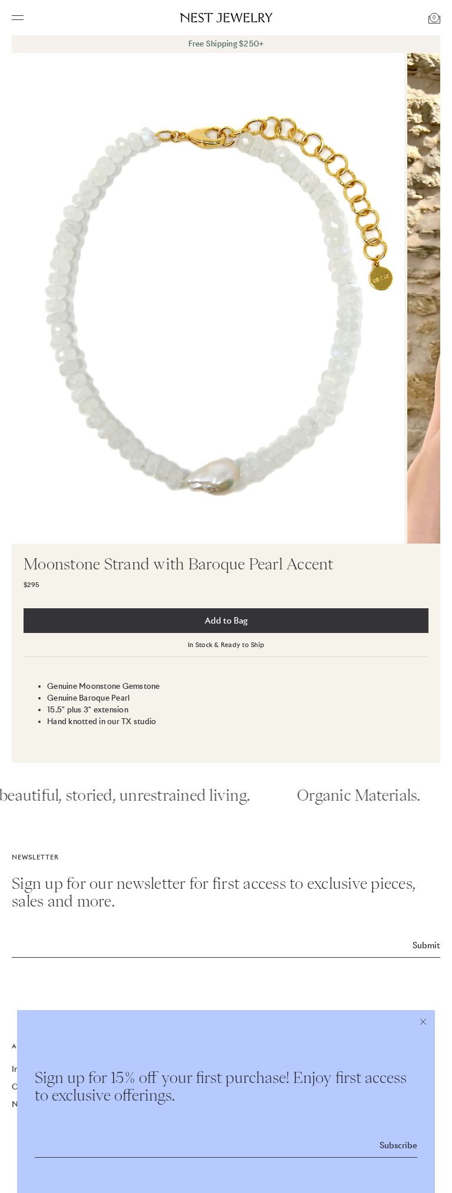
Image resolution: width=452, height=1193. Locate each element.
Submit (426, 945)
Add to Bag (226, 620)
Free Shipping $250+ (226, 44)
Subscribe (398, 1145)
